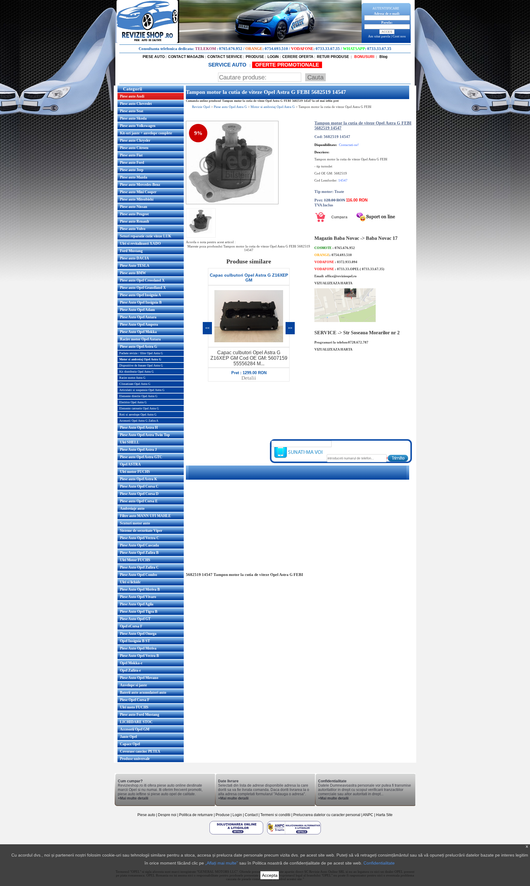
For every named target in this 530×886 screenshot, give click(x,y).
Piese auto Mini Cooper (138, 192)
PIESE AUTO (154, 57)
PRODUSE (255, 57)
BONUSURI (363, 57)
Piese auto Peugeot (134, 214)
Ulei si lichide (130, 582)
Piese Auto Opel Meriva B (140, 589)
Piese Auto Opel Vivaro (138, 597)
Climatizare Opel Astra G (134, 383)
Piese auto (146, 815)
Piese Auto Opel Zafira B (139, 552)
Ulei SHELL (129, 442)
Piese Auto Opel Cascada (139, 545)
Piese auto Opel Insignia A (140, 295)
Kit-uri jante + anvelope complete (146, 133)
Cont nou (399, 36)
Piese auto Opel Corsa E (139, 501)
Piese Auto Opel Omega (138, 633)
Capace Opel (130, 744)
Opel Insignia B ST (135, 641)
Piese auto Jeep (132, 170)
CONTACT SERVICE (224, 57)
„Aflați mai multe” (221, 863)
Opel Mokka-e (131, 663)
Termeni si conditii (275, 815)
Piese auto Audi (132, 96)
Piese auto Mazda (133, 177)
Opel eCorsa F (131, 626)
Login (237, 815)
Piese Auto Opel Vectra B (139, 656)
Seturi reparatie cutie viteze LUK (145, 236)
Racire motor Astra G (132, 377)
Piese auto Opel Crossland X (142, 280)
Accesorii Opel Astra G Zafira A (138, 420)
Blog (382, 57)
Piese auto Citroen (134, 148)
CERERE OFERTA (297, 57)
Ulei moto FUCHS (134, 707)
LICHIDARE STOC (136, 722)
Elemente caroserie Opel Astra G (139, 408)
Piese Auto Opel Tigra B (138, 611)
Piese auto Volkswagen (138, 126)
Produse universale (135, 759)
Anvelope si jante (133, 685)
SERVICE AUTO (228, 65)
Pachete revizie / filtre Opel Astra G (141, 353)
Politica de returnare (196, 815)
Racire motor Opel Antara (140, 339)
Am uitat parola (379, 36)
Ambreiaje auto (132, 508)
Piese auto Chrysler (135, 140)
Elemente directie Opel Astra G (138, 396)
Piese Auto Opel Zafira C (139, 567)
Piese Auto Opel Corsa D (139, 494)
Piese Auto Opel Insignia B (141, 302)
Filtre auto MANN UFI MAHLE (145, 516)
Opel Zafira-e (130, 670)
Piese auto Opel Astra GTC (141, 457)
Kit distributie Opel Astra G (136, 371)
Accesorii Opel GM (134, 729)
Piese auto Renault (134, 221)
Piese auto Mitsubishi (136, 199)
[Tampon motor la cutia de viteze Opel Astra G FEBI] (232, 203)
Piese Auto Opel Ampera (139, 324)
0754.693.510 (276, 48)
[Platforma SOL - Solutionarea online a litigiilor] (237, 834)
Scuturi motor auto (135, 523)
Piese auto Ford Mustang (139, 714)
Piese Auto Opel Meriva (138, 648)
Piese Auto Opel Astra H (139, 427)
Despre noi (167, 815)
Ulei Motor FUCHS (135, 560)
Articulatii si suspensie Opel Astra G (141, 390)
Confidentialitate (379, 863)
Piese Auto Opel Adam (137, 310)
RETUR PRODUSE (333, 57)
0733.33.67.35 (328, 48)
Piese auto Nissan (133, 207)
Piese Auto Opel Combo (138, 575)
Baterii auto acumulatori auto (143, 692)
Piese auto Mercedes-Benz (140, 184)
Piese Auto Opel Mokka (138, 332)
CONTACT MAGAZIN (186, 57)
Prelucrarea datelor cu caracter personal (326, 815)
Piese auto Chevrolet (136, 104)
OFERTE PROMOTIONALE (287, 65)
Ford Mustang (131, 251)
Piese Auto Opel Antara (138, 317)
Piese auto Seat (131, 111)
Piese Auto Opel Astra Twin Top (145, 435)
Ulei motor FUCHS (135, 472)
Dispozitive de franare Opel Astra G (141, 365)
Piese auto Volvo (132, 229)
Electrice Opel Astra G (133, 402)
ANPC (368, 815)
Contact (251, 815)
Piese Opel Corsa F (134, 700)
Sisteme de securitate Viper (141, 530)
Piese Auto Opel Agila (136, 604)
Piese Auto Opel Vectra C (139, 538)
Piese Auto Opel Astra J (138, 449)
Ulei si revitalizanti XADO (140, 243)
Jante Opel (128, 736)
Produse (223, 815)
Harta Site (384, 815)
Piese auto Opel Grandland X (143, 288)
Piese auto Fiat (131, 155)
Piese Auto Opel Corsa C (139, 486)
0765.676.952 (230, 48)
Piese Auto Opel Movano (139, 678)
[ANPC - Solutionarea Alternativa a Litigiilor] (294, 834)
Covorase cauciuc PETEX (140, 751)
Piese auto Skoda (133, 118)
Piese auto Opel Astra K (138, 479)
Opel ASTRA (130, 464)
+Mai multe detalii (133, 798)
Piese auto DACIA (134, 258)
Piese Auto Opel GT (135, 619)
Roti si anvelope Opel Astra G (137, 414)
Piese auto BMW (133, 273)
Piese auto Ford (132, 162)
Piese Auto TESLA (134, 265)
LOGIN (273, 57)
